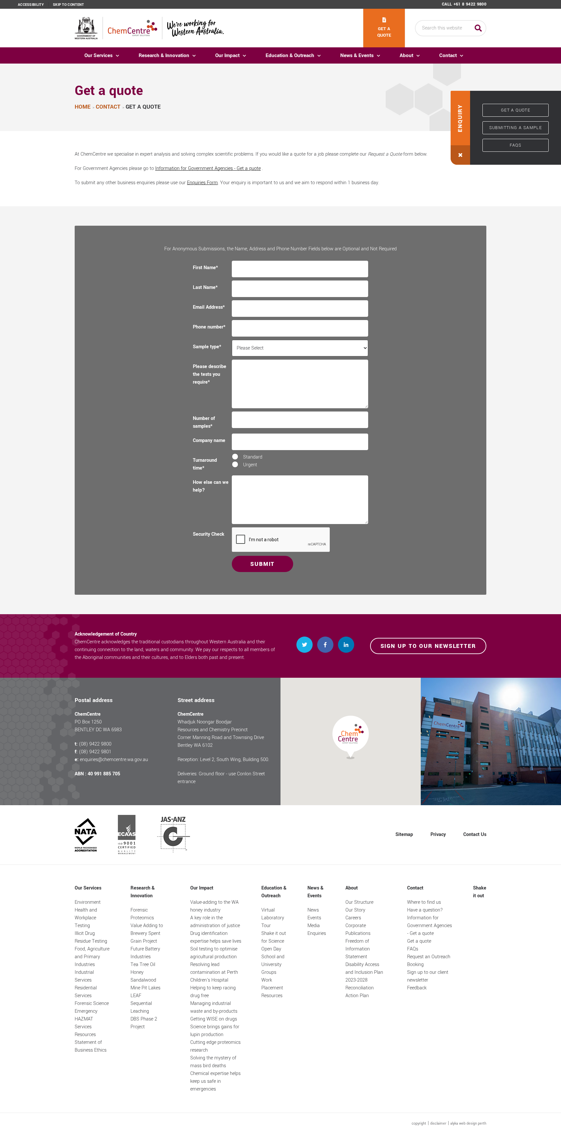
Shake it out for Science (273, 937)
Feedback (417, 988)
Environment (88, 902)
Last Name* (205, 287)
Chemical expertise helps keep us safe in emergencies (215, 1081)
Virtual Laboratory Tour (272, 918)
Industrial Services (84, 976)
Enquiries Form (202, 182)
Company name (209, 440)
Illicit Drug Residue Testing (91, 937)
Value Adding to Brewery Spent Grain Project (147, 933)
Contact (448, 55)
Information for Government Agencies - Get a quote (208, 168)
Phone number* (209, 327)
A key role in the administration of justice (215, 921)
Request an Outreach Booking (428, 960)
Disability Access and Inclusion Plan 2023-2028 (364, 972)
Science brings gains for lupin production (214, 1030)
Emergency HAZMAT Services (86, 1019)
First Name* (205, 267)
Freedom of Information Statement (357, 949)
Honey (137, 972)
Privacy (438, 834)
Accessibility (31, 5)
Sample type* (207, 346)
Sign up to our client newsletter (427, 976)
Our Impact (227, 55)
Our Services (98, 55)
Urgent (250, 464)
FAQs (516, 145)
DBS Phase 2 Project (144, 1023)
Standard (252, 457)
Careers (353, 917)
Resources (85, 1034)
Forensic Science (92, 1003)
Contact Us (474, 834)
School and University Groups (272, 964)
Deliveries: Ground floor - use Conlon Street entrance (221, 777)
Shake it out (479, 892)
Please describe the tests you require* (209, 374)
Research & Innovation (164, 55)
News (313, 910)
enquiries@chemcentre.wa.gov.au (114, 759)
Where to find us (424, 902)
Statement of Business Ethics (90, 1046)
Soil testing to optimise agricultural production (213, 953)
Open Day (271, 949)
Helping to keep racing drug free (213, 992)
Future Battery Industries (145, 953)
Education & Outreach (290, 55)
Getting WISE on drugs (213, 1019)
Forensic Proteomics (142, 914)
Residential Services (86, 992)
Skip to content (68, 5)
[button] (460, 128)
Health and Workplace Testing (86, 918)
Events (314, 917)
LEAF (136, 995)
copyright (419, 1123)
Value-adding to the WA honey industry (214, 906)
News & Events (357, 55)
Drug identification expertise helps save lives (215, 937)
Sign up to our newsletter (428, 646)
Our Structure (359, 902)
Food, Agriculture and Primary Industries (92, 957)
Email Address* (209, 307)
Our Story (355, 910)
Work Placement (272, 984)
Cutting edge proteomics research (215, 1046)
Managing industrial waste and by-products (213, 1007)
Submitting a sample (515, 128)
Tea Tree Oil (143, 964)
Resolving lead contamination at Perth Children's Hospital (214, 972)
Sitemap (404, 834)
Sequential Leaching (141, 1007)
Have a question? (425, 910)
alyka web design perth (468, 1123)
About (406, 55)
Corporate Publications (357, 929)
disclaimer (438, 1123)
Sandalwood (143, 980)
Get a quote (384, 32)
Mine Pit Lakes (145, 988)
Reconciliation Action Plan (359, 992)
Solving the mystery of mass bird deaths (213, 1062)
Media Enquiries (316, 929)
